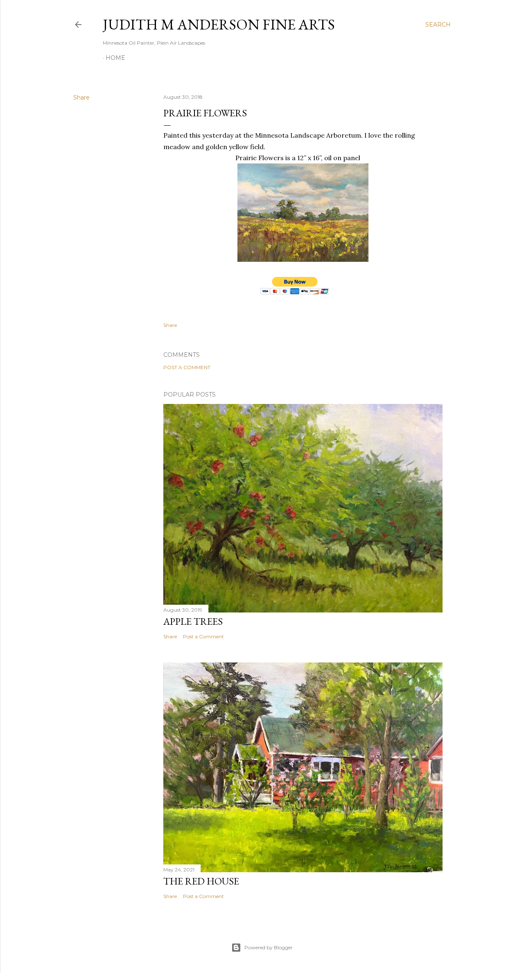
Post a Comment (186, 367)
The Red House (201, 881)
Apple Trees (193, 621)
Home (115, 57)
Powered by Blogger (268, 947)
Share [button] (81, 97)
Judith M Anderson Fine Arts (219, 24)
